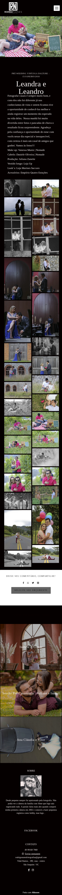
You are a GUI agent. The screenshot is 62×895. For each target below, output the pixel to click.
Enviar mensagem (32, 854)
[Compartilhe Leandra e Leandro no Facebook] (23, 583)
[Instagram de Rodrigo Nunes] (33, 870)
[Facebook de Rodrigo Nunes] (29, 870)
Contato (31, 881)
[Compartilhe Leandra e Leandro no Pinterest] (38, 583)
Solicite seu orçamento (31, 590)
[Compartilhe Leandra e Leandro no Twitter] (33, 583)
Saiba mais (31, 820)
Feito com (31, 892)
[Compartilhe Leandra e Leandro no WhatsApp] (28, 583)
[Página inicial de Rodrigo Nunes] (13, 8)
